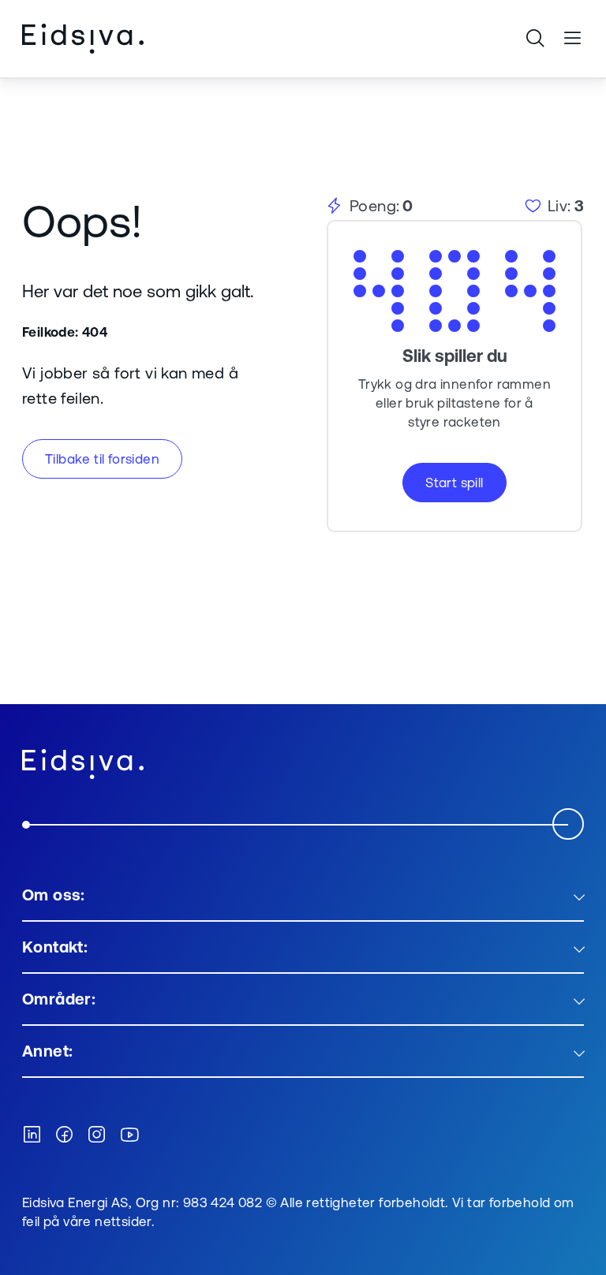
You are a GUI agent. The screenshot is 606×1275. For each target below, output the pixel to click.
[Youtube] (129, 1135)
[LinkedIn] (32, 1135)
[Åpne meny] (573, 38)
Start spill (454, 482)
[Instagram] (97, 1135)
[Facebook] (64, 1135)
